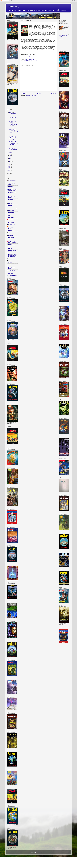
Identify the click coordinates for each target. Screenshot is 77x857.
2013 (9, 170)
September (11, 151)
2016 (9, 166)
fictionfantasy (11, 215)
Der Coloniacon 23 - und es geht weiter (13, 144)
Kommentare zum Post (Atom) (30, 95)
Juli (10, 154)
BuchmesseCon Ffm (12, 192)
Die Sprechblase (11, 201)
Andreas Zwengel (11, 181)
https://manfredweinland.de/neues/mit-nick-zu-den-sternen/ (31, 56)
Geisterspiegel (11, 222)
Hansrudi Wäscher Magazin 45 (12, 134)
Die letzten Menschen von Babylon (13, 125)
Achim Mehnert (66, 26)
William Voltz (10, 273)
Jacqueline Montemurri (12, 232)
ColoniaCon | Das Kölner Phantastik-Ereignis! (12, 196)
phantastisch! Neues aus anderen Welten (12, 242)
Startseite (39, 93)
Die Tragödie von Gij (12, 113)
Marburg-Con (10, 233)
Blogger (44, 852)
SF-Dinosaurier (11, 260)
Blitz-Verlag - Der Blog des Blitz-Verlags (12, 190)
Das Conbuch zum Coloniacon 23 (12, 130)
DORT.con (10, 203)
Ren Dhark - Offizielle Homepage (12, 251)
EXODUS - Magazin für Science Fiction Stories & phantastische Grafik (12, 208)
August (10, 152)
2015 (9, 167)
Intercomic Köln (11, 230)
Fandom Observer (11, 212)
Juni (10, 155)
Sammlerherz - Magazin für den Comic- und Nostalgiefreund (12, 255)
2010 (9, 175)
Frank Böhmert (11, 217)
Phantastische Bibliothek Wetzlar (11, 245)
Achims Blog (13, 6)
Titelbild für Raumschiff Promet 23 (13, 139)
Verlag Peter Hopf (11, 270)
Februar (10, 161)
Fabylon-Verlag (11, 210)
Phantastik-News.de (12, 239)
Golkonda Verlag (11, 224)
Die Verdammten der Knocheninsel (13, 127)
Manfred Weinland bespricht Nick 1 (12, 137)
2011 (9, 173)
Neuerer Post (24, 93)
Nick (31, 60)
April (10, 158)
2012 (9, 172)
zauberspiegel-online (12, 275)
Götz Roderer (10, 226)
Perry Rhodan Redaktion (11, 238)
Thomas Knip (11, 264)
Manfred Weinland (27, 60)
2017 (9, 164)
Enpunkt (10, 205)
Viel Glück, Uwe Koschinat (12, 119)
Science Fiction (35, 60)
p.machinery (10, 235)
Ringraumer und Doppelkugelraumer (13, 149)
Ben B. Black (10, 186)
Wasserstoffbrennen (12, 117)
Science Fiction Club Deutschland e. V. (12, 258)
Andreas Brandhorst (12, 180)
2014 (9, 169)
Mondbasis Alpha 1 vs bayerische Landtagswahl (13, 122)
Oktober (10, 112)
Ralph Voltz (10, 246)
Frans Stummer (11, 219)
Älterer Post (53, 93)
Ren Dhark (10, 248)
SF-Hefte (10, 262)
